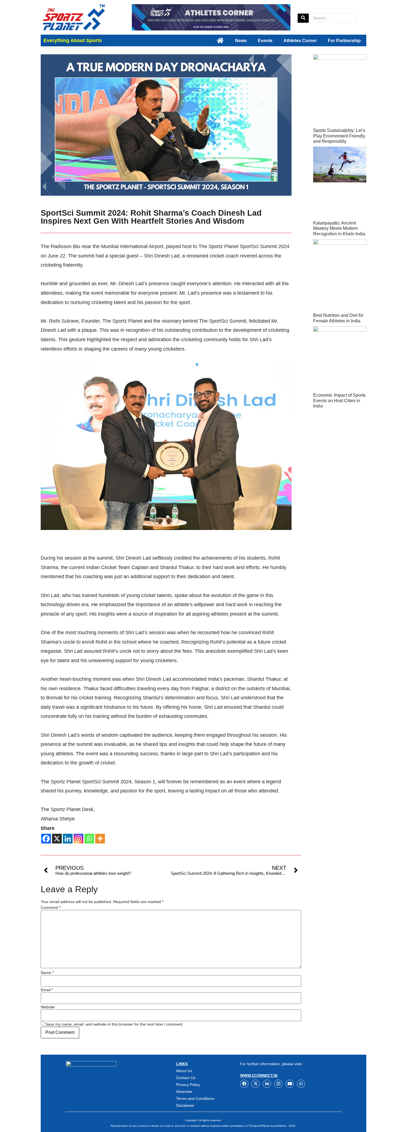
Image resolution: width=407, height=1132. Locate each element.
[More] (100, 838)
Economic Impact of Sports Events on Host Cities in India (339, 400)
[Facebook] (46, 838)
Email (47, 990)
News (241, 40)
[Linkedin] (68, 838)
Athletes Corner (300, 40)
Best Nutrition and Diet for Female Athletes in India (338, 318)
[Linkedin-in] (267, 1084)
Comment (50, 907)
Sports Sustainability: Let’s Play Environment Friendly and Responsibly (339, 136)
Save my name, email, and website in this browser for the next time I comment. (114, 1024)
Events (265, 40)
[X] (57, 838)
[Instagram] (78, 838)
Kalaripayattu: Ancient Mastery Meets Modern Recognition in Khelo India (339, 228)
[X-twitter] (255, 1084)
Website (48, 1007)
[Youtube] (289, 1084)
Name (47, 973)
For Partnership (344, 40)
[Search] (303, 18)
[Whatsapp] (89, 838)
